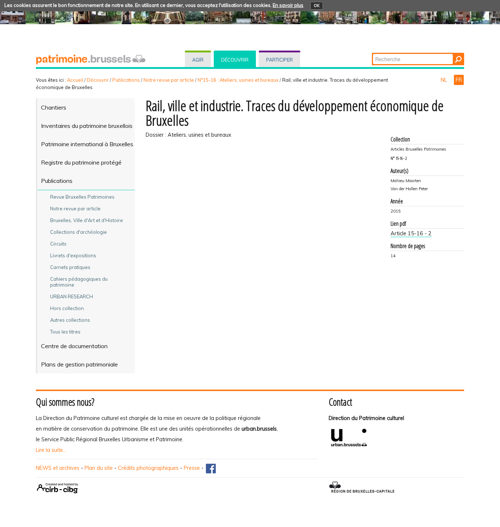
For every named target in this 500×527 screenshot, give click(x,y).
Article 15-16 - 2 (411, 233)
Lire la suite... (51, 450)
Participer (279, 60)
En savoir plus (288, 5)
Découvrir (235, 60)
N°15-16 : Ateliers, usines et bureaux (238, 80)
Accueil (75, 80)
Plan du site (99, 468)
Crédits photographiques (148, 468)
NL (444, 80)
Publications (126, 80)
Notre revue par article (168, 80)
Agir (198, 60)
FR (459, 80)
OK (317, 5)
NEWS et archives (57, 468)
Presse (192, 468)
